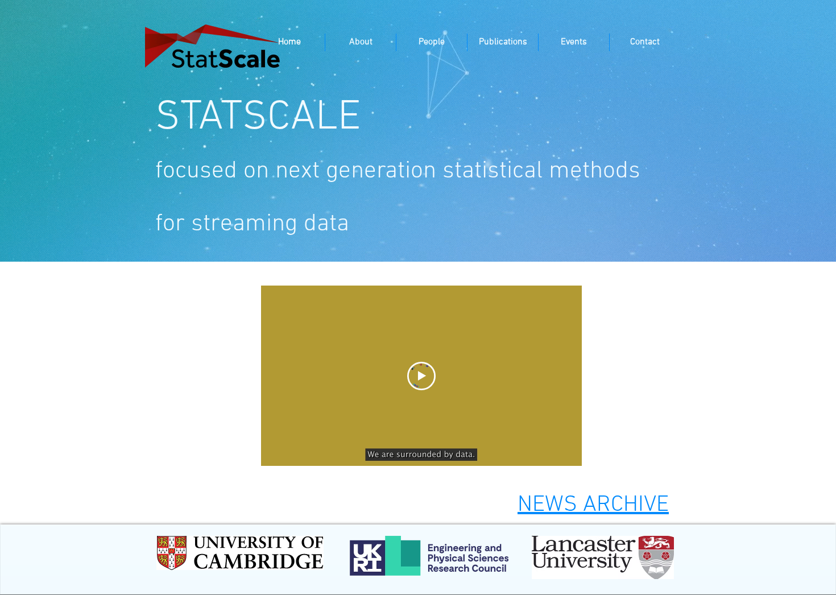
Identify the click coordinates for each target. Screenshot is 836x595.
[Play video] (421, 376)
